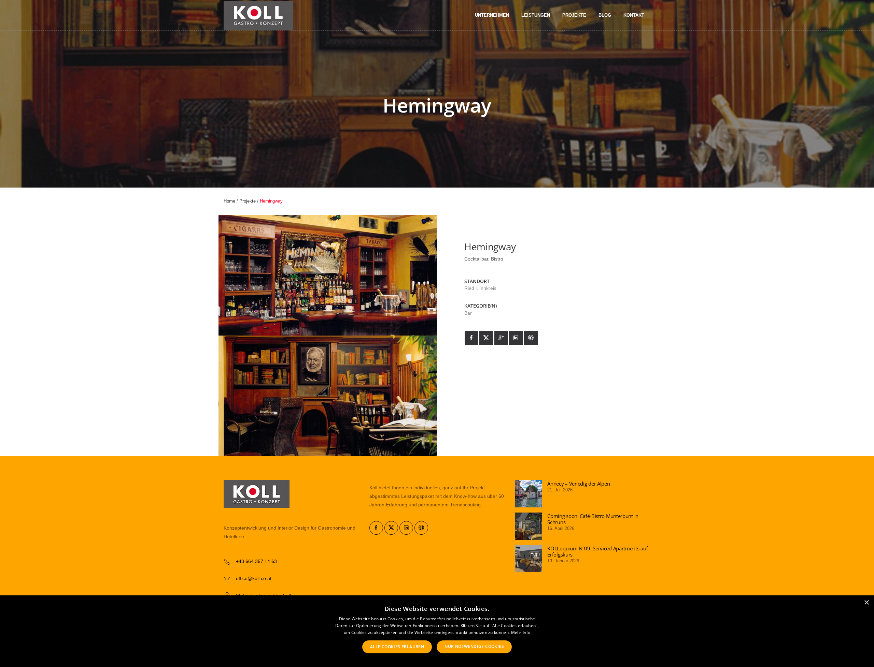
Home (229, 201)
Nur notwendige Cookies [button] (474, 646)
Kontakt (633, 15)
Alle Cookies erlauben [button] (397, 647)
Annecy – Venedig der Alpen (578, 483)
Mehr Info (521, 632)
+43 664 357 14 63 (256, 561)
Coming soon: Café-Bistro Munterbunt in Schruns (592, 519)
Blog (604, 15)
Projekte (574, 15)
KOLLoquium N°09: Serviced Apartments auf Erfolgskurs (597, 551)
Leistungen (535, 15)
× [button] (866, 602)
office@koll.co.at (253, 578)
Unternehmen (492, 15)
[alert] (437, 631)
